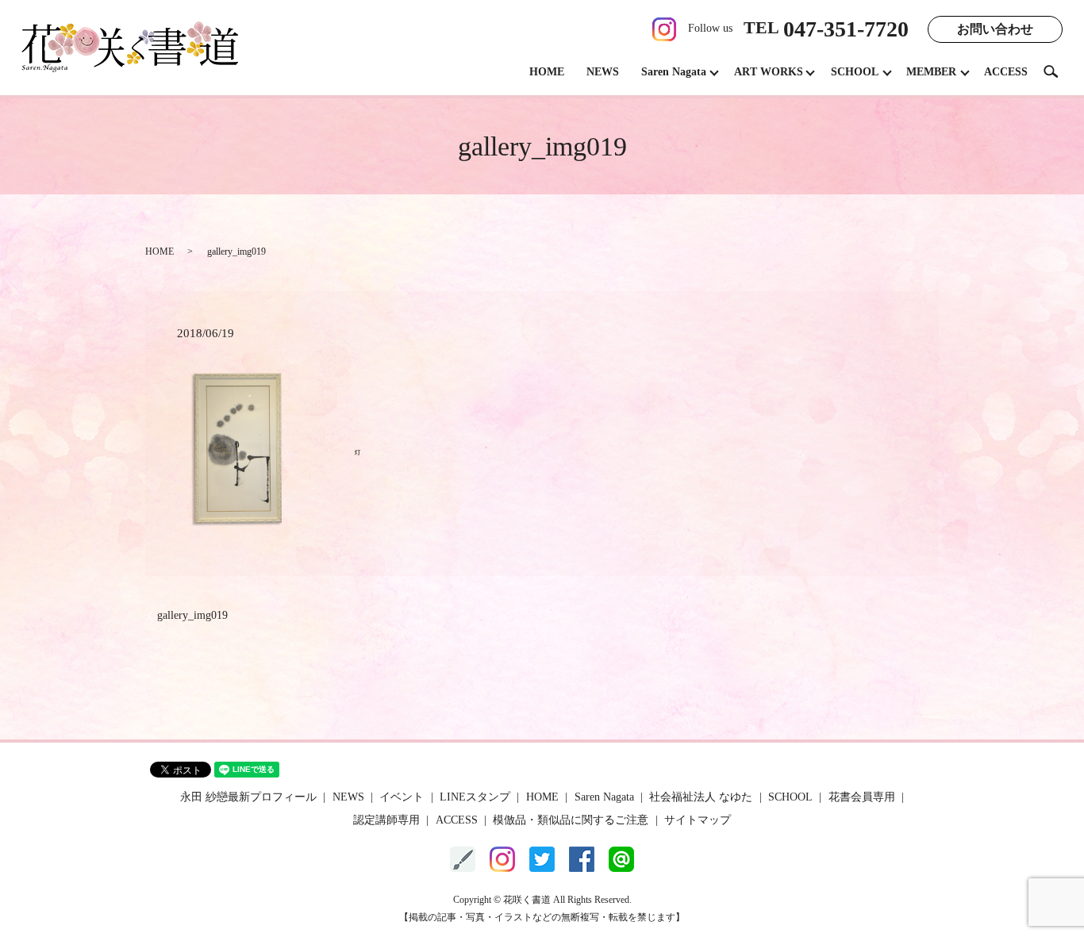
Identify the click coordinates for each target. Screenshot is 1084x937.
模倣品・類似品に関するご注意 (570, 820)
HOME (546, 72)
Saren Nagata (673, 72)
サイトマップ (697, 820)
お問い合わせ (995, 29)
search (1057, 71)
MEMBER (931, 72)
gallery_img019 (192, 615)
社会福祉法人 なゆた (700, 797)
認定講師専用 (386, 820)
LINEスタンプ (475, 797)
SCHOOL (854, 72)
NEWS (602, 72)
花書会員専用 (861, 797)
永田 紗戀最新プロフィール (248, 797)
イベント (401, 797)
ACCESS (1006, 72)
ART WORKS (768, 72)
